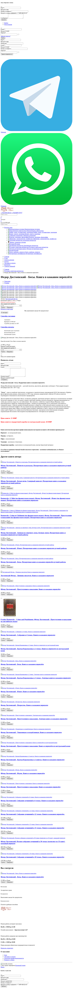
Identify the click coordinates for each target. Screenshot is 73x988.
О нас (6, 258)
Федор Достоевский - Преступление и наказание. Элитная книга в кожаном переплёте (34, 719)
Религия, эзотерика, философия (38, 237)
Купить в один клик (7, 309)
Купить (3, 307)
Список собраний (9, 266)
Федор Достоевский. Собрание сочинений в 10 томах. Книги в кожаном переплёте (32, 857)
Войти (3, 38)
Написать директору (7, 948)
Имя (2, 8)
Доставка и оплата (9, 263)
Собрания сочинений (29, 235)
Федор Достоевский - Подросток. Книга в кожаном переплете (24, 705)
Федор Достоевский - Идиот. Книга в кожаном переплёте (23, 691)
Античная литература (29, 240)
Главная (6, 256)
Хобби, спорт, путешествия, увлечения (45, 232)
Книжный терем (20, 965)
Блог (5, 955)
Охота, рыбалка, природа (32, 252)
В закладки (4, 312)
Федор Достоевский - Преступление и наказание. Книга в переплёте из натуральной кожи (35, 746)
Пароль (3, 32)
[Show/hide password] (18, 34)
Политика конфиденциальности (14, 958)
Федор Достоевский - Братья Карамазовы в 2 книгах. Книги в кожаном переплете (32, 760)
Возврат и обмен (9, 960)
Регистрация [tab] (8, 24)
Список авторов (9, 260)
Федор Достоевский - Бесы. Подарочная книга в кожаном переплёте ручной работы (33, 562)
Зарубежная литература (31, 245)
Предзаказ (10, 307)
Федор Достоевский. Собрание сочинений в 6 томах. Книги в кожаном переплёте (32, 801)
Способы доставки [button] (8, 316)
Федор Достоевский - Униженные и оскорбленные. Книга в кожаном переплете (31, 732)
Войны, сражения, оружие (18, 242)
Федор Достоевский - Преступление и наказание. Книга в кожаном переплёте (30, 787)
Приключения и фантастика (35, 230)
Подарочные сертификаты (34, 253)
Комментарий (5, 376)
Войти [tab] (6, 23)
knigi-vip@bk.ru (6, 919)
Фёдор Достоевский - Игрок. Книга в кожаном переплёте (23, 773)
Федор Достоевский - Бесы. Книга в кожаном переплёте (22, 664)
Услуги (6, 261)
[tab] (7, 281)
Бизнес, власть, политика (32, 234)
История (17, 244)
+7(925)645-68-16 (6, 212)
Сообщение (4, 18)
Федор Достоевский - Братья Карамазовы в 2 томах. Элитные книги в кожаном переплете (36, 678)
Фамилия (3, 43)
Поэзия (16, 250)
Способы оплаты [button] (7, 327)
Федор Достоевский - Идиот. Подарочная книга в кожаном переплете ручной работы (34, 548)
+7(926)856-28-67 (17, 212)
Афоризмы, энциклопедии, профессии (44, 239)
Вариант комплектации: (8, 302)
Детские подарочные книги (34, 249)
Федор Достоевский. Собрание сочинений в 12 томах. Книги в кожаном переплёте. (33, 814)
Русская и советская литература (38, 247)
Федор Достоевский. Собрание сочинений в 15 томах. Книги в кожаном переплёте (32, 828)
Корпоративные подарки (32, 229)
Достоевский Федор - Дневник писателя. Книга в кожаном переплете (27, 576)
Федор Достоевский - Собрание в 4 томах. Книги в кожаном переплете (28, 635)
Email (3, 29)
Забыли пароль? (5, 36)
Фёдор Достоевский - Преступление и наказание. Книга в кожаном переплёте (30, 589)
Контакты (7, 264)
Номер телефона (6, 11)
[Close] (1, 6)
